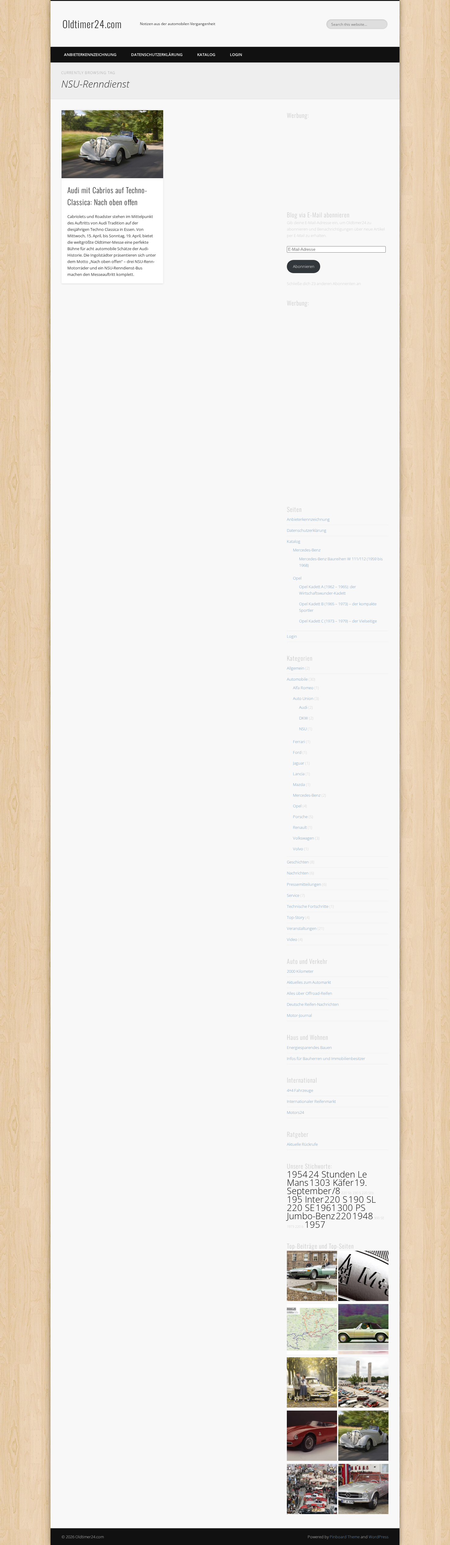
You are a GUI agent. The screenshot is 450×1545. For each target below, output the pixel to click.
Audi (303, 707)
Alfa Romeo (303, 687)
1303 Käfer (331, 1182)
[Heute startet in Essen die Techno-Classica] (312, 1490)
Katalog (206, 54)
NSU (303, 728)
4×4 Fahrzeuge (300, 1090)
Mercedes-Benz (307, 550)
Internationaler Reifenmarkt (311, 1101)
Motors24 (295, 1112)
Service (293, 895)
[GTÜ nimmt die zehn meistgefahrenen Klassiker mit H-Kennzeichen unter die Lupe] (363, 1330)
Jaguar (298, 763)
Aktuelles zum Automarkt (309, 982)
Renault (300, 827)
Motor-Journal (299, 1015)
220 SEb (368, 1193)
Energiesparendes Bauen (309, 1047)
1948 (362, 1216)
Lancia (299, 773)
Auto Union (303, 698)
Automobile (297, 679)
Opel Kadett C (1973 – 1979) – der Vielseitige (338, 621)
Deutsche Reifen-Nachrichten (313, 1004)
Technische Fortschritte (307, 906)
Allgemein (295, 668)
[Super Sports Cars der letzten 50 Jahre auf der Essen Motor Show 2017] (312, 1277)
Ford (297, 752)
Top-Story (295, 917)
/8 (336, 1191)
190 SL (362, 1199)
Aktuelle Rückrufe (302, 1144)
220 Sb (346, 1193)
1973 (290, 1226)
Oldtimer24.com (92, 24)
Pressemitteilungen (304, 884)
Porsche (300, 816)
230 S (357, 1193)
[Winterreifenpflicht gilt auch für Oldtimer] (363, 1277)
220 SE (301, 1207)
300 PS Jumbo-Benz (326, 1211)
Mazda (299, 784)
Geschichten (298, 862)
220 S (335, 1199)
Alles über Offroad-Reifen (309, 993)
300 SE (379, 1218)
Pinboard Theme (345, 1536)
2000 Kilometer (300, 971)
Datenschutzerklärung (156, 54)
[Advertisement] (333, 158)
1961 (326, 1207)
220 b (299, 1226)
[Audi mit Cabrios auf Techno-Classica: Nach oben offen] (112, 144)
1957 (315, 1224)
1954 (297, 1174)
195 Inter (305, 1199)
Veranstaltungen (302, 928)
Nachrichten (298, 873)
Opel (297, 578)
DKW (303, 718)
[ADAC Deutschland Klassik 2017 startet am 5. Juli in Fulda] (312, 1330)
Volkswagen (303, 838)
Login (236, 54)
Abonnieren (303, 266)
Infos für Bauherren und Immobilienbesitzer (326, 1058)
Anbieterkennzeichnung (90, 54)
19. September (327, 1186)
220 (343, 1216)
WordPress (378, 1536)
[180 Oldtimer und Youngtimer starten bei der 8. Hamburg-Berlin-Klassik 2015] (363, 1383)
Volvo (298, 848)
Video (292, 939)
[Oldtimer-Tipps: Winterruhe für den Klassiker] (363, 1490)
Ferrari (299, 741)
